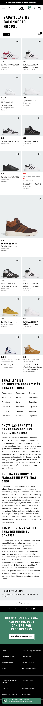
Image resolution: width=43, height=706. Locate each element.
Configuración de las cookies (9, 681)
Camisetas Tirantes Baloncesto (20, 393)
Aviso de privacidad (28, 688)
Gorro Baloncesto (20, 402)
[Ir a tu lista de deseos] (9, 8)
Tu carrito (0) (30, 609)
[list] (18, 34)
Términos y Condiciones (10, 694)
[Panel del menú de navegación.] (3, 8)
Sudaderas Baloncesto (33, 398)
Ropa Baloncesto (33, 393)
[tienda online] (21, 9)
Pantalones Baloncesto (20, 407)
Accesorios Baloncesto (6, 393)
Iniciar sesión (13, 609)
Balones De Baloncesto (6, 398)
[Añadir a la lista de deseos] (17, 42)
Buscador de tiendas (29, 668)
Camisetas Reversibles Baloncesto (6, 416)
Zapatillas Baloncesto (33, 402)
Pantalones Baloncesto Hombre (20, 411)
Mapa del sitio (27, 657)
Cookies (5, 688)
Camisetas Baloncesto (6, 407)
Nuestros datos (7, 663)
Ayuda (4, 668)
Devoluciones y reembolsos (31, 651)
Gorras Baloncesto (20, 398)
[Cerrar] (4, 700)
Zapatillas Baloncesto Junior (33, 416)
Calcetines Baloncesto (6, 402)
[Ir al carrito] (39, 8)
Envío (4, 651)
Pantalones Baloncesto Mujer (20, 416)
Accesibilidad (26, 694)
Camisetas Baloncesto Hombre (6, 411)
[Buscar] (34, 8)
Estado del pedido (8, 657)
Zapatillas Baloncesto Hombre (33, 411)
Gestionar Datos (27, 680)
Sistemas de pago (28, 663)
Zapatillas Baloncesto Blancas (33, 407)
